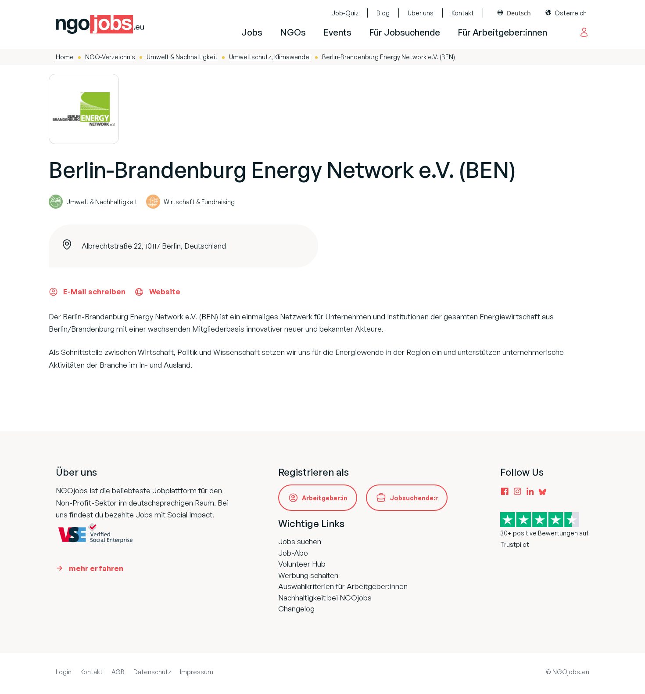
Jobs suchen (299, 541)
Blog (383, 13)
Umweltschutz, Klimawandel (270, 57)
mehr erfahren (96, 568)
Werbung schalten (308, 575)
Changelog (296, 608)
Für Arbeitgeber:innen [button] (502, 32)
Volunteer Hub (302, 563)
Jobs (251, 32)
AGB (118, 672)
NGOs (293, 32)
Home (65, 57)
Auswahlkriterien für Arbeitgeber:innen (343, 586)
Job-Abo (293, 552)
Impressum (196, 672)
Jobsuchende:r (414, 498)
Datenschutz (152, 672)
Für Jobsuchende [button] (404, 32)
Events (337, 32)
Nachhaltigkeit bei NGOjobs (325, 597)
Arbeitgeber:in (325, 498)
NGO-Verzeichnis (110, 57)
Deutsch (519, 13)
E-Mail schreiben (94, 291)
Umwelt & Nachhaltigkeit (182, 57)
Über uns (421, 13)
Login (64, 672)
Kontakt (463, 13)
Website (164, 291)
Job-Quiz (344, 13)
